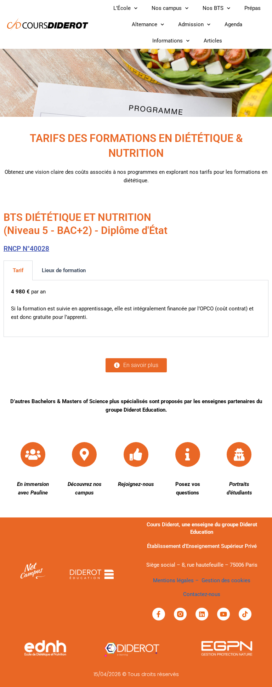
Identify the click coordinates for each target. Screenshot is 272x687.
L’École (122, 8)
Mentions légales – (177, 580)
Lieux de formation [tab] (64, 270)
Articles (213, 41)
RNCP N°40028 (26, 249)
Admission (191, 24)
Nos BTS (213, 8)
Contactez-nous (201, 594)
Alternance (144, 24)
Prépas (252, 8)
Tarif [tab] (18, 270)
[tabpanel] (136, 308)
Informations (167, 41)
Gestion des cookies (226, 580)
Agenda (233, 24)
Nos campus (167, 8)
